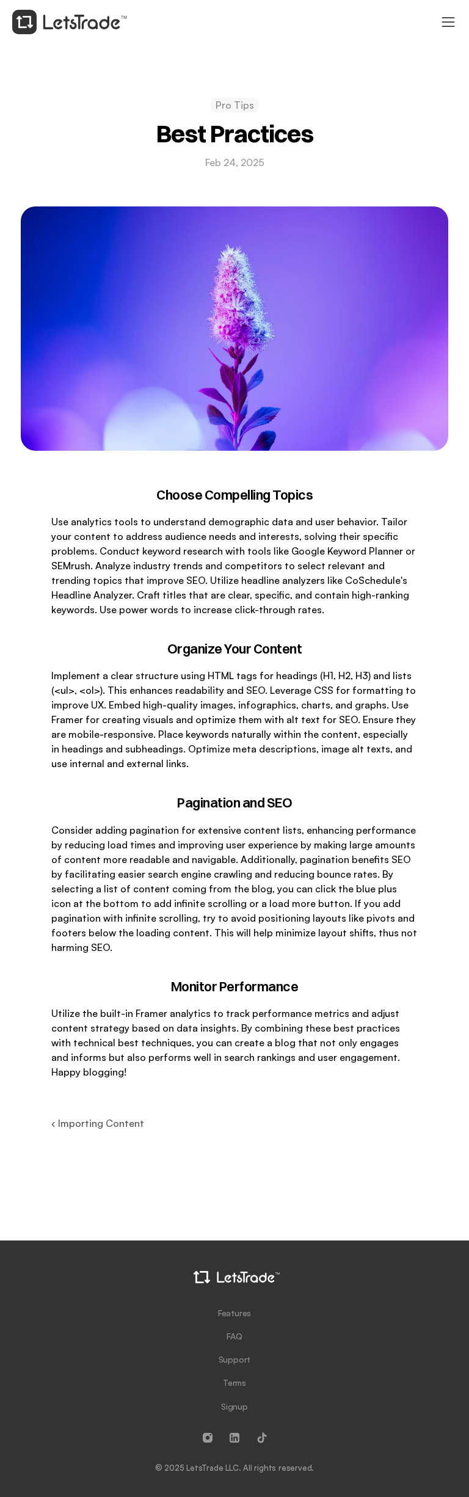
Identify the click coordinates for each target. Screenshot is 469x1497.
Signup (234, 1406)
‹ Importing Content (97, 1123)
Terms (234, 1382)
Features (234, 1313)
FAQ (234, 1336)
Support (235, 1359)
